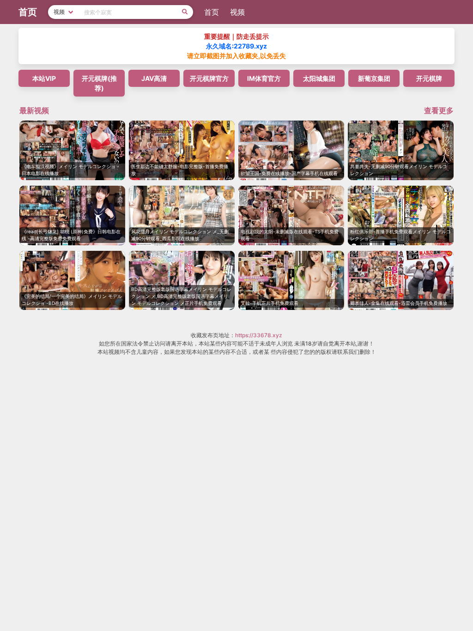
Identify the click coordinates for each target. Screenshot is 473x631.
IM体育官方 (264, 78)
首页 (211, 12)
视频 (237, 12)
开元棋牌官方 (209, 78)
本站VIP (44, 78)
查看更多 (439, 110)
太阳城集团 (319, 78)
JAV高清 (154, 78)
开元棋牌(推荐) (99, 83)
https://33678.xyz (258, 335)
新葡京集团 (374, 78)
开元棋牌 (429, 78)
